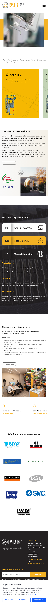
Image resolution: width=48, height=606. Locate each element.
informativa (12, 579)
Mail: (36, 562)
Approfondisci (9, 163)
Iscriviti (38, 574)
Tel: (35, 559)
